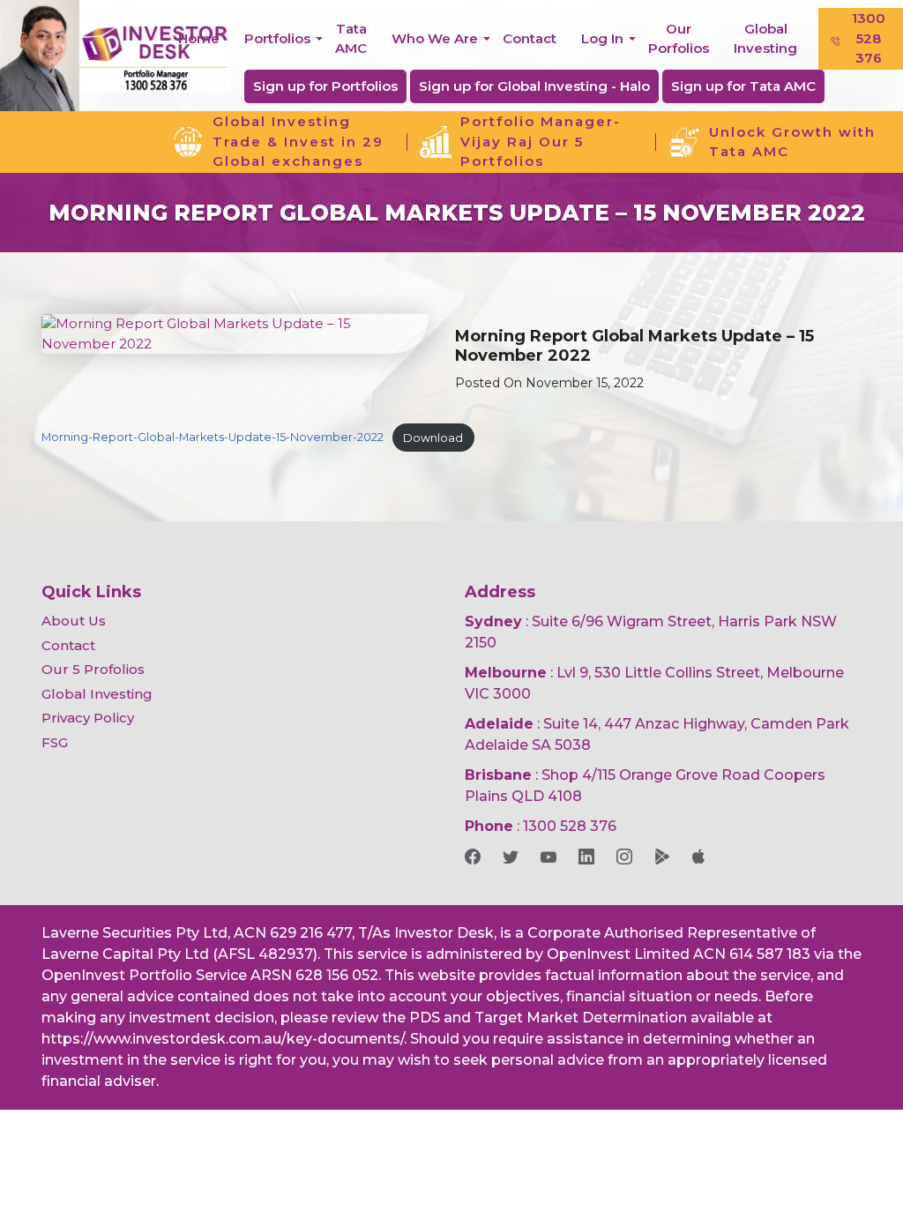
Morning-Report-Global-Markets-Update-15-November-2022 (212, 438)
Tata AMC (351, 38)
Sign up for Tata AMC (743, 86)
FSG (54, 742)
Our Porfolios (678, 38)
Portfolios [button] (277, 38)
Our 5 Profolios (93, 669)
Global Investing (765, 38)
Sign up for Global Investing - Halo (534, 86)
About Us (73, 620)
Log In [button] (602, 38)
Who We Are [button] (435, 38)
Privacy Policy (87, 717)
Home (199, 38)
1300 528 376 (868, 38)
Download (433, 438)
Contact (529, 38)
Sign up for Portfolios (325, 86)
